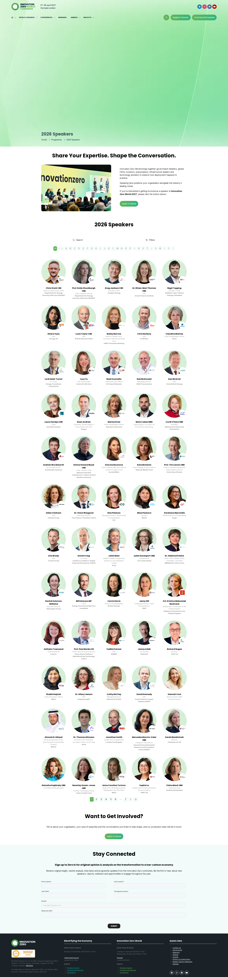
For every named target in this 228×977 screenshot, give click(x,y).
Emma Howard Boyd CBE (84, 466)
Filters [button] (152, 240)
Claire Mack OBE (174, 785)
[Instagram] (204, 7)
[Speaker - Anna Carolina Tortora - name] (114, 775)
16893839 (29, 966)
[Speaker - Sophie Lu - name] (144, 775)
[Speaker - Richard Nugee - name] (174, 640)
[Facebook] (209, 7)
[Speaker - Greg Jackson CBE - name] (114, 279)
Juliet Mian (114, 555)
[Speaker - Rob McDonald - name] (144, 369)
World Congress (27, 17)
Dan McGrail (174, 379)
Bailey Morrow (114, 333)
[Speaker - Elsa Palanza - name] (114, 502)
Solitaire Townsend (53, 649)
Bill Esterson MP (84, 601)
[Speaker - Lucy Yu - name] (83, 369)
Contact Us (177, 948)
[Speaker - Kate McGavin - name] (144, 457)
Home (44, 139)
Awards (74, 17)
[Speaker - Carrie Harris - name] (114, 593)
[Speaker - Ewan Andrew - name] (83, 411)
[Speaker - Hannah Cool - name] (174, 684)
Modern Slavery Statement (182, 962)
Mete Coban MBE (144, 422)
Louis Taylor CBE (84, 333)
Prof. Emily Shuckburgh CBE (83, 289)
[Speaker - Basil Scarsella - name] (114, 369)
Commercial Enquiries (75, 970)
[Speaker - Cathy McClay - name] (114, 684)
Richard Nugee (174, 649)
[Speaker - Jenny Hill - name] (144, 593)
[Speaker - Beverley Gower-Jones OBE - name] (83, 775)
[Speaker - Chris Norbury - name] (144, 324)
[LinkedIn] (199, 7)
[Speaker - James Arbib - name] (144, 640)
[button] (166, 17)
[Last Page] (135, 799)
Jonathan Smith (114, 737)
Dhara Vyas (53, 333)
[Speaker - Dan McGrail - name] (174, 369)
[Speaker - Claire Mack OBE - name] (174, 775)
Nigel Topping (174, 288)
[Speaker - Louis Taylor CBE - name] (83, 324)
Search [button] (80, 240)
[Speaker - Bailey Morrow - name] (114, 324)
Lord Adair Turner (53, 379)
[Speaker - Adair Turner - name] (53, 369)
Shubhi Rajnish (53, 694)
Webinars (62, 17)
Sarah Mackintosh (174, 737)
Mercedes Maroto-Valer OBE (144, 738)
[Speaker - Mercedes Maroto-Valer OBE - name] (144, 729)
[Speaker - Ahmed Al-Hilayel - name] (53, 729)
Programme (56, 139)
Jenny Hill (144, 601)
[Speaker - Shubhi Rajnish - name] (53, 684)
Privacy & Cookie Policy (181, 959)
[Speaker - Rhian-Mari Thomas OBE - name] (144, 279)
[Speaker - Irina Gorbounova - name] (114, 457)
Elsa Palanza (113, 513)
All (55, 248)
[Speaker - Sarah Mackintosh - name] (174, 729)
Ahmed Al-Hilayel (53, 737)
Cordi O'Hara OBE (174, 422)
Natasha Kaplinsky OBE (53, 785)
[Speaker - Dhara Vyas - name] (53, 324)
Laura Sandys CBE (54, 422)
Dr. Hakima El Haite (174, 555)
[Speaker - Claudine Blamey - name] (174, 324)
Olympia (120, 958)
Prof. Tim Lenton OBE (174, 464)
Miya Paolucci (144, 513)
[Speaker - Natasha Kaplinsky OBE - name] (53, 775)
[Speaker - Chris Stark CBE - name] (53, 279)
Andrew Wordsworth (53, 464)
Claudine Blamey (174, 333)
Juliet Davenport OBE (144, 555)
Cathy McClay (114, 694)
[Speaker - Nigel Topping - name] (174, 279)
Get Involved (177, 950)
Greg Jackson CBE (114, 288)
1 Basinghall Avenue (71, 958)
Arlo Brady (53, 555)
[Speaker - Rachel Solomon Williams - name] (53, 593)
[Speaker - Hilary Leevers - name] (83, 684)
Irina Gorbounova (114, 464)
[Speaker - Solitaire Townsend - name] (53, 640)
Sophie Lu (144, 785)
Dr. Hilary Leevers (83, 694)
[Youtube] (214, 7)
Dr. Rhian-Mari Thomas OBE (144, 289)
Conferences (46, 17)
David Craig (84, 555)
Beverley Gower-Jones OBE (83, 787)
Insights (87, 17)
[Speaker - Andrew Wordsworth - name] (53, 457)
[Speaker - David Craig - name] (83, 547)
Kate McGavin (144, 464)
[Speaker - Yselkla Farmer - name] (114, 640)
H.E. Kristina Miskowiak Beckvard (174, 602)
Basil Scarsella (114, 379)
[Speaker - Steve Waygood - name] (83, 502)
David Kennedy (144, 694)
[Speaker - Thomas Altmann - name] (83, 729)
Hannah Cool (174, 694)
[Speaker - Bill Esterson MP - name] (83, 593)
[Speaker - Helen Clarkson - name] (53, 502)
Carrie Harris (113, 601)
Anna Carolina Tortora (114, 785)
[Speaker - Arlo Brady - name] (53, 547)
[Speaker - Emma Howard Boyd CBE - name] (83, 457)
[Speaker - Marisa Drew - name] (114, 411)
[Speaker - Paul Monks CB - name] (83, 640)
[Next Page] (130, 799)
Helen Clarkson (53, 513)
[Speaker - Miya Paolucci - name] (144, 502)
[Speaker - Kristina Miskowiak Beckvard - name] (174, 593)
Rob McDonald (144, 379)
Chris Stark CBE (53, 288)
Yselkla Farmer (113, 649)
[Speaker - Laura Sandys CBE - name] (53, 411)
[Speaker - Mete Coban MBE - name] (144, 411)
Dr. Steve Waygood (83, 513)
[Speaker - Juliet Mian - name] (114, 547)
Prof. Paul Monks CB (84, 649)
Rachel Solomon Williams (53, 602)
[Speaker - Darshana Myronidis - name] (174, 502)
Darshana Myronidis (174, 513)
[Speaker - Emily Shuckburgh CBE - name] (83, 279)
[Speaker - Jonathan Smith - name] (114, 729)
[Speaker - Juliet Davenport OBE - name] (144, 547)
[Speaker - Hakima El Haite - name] (174, 547)
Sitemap (176, 964)
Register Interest (73, 968)
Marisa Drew (114, 422)
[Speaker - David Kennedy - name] (144, 684)
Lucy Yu (84, 379)
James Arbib (144, 649)
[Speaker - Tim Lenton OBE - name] (174, 457)
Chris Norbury (144, 333)
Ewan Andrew (84, 422)
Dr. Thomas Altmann (83, 737)
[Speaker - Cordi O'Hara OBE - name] (174, 411)
